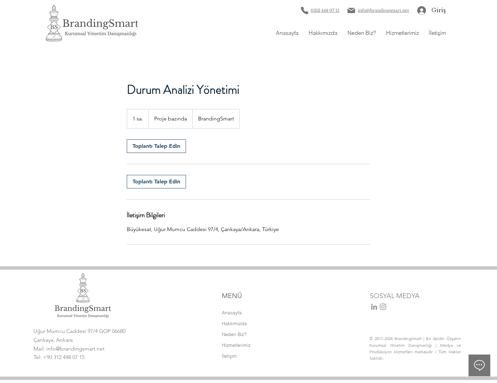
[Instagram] (383, 306)
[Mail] (351, 10)
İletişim (229, 356)
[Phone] (304, 10)
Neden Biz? (234, 334)
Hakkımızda (234, 323)
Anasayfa (232, 313)
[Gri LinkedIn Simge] (374, 306)
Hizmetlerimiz (236, 345)
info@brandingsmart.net (75, 348)
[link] (156, 146)
